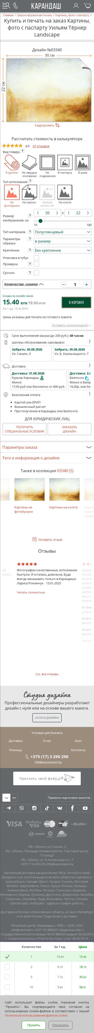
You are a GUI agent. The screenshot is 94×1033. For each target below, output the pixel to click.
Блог (78, 741)
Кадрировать (45, 125)
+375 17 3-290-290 (33, 864)
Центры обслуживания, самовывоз (38, 342)
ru (6, 798)
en (14, 798)
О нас (47, 741)
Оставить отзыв (50, 539)
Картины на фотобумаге (23, 509)
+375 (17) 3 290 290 (49, 756)
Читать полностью (31, 592)
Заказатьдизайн (69, 429)
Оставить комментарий (70, 325)
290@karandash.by (48, 762)
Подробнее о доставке (60, 916)
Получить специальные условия (24, 429)
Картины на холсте (63, 507)
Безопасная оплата (26, 395)
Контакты (78, 750)
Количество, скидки (21, 284)
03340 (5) (65, 470)
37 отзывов (41, 146)
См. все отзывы (47, 674)
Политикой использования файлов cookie (36, 1015)
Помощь (15, 750)
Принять (33, 1025)
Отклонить (60, 1025)
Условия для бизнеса (47, 733)
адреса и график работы (65, 903)
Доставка (19, 366)
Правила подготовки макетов (69, 798)
